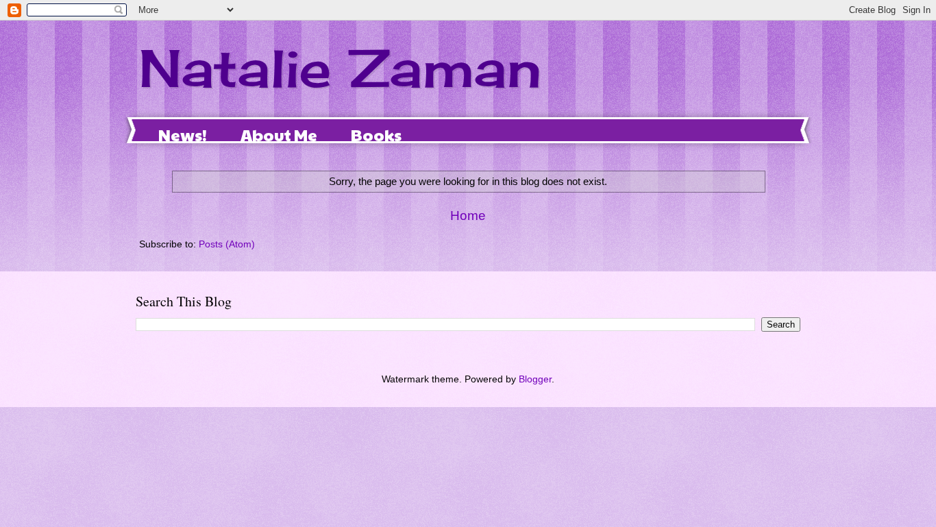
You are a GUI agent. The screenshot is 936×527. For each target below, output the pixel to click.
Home (468, 215)
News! (182, 134)
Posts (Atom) (227, 244)
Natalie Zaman (340, 67)
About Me (279, 134)
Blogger (535, 379)
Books (376, 134)
